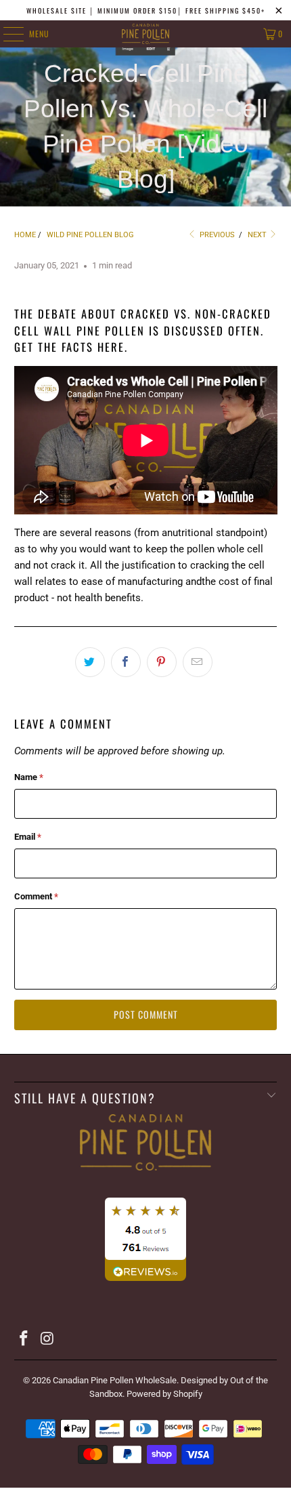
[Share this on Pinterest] (162, 662)
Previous (216, 234)
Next (258, 234)
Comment (36, 896)
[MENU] (6, 33)
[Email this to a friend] (197, 662)
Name (28, 777)
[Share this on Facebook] (126, 662)
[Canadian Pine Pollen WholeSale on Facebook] (24, 1339)
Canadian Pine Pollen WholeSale (115, 1380)
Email (27, 837)
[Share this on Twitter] (90, 662)
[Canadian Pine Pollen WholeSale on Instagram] (47, 1339)
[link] (145, 1184)
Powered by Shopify (164, 1394)
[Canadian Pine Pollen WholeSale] (146, 33)
